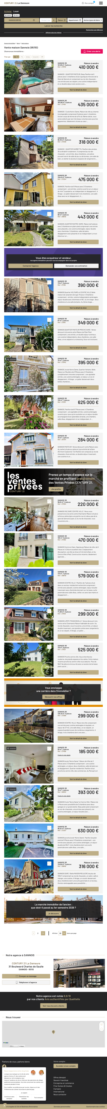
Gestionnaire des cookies (95, 1107)
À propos (57, 1089)
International (59, 1091)
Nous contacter (60, 1094)
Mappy (22, 1046)
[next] (43, 933)
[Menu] (101, 2)
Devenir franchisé (61, 1080)
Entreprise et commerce (64, 1083)
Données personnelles (62, 1107)
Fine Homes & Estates (63, 1086)
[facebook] (4, 1066)
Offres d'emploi (60, 1077)
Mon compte (89, 3)
